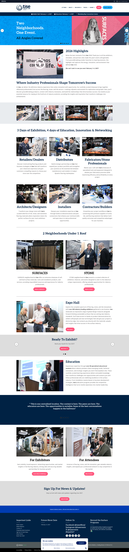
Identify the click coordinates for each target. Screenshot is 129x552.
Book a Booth (107, 7)
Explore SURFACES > (40, 289)
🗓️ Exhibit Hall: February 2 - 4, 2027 (41, 14)
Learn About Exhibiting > (40, 473)
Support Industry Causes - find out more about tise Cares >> (64, 509)
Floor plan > (70, 329)
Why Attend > (89, 473)
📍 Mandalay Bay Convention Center (87, 14)
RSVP (99, 7)
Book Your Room (22, 38)
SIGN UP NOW (64, 499)
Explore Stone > (89, 289)
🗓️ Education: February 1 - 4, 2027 (64, 14)
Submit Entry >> (64, 348)
